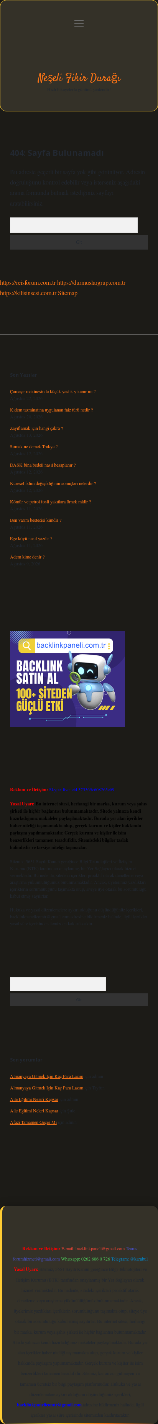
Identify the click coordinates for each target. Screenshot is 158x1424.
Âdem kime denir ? (27, 557)
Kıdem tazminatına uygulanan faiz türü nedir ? (51, 410)
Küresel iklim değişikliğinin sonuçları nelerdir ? (53, 483)
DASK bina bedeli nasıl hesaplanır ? (43, 465)
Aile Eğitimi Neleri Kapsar (34, 1099)
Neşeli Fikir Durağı (79, 78)
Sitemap (67, 293)
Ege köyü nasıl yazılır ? (31, 538)
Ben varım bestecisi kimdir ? (35, 520)
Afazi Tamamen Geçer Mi (33, 1122)
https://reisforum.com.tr (28, 282)
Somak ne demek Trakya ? (34, 446)
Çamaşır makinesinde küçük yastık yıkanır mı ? (52, 391)
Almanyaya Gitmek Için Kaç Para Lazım (46, 1076)
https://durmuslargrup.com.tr (91, 282)
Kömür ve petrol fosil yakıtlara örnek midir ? (50, 501)
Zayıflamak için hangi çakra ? (36, 428)
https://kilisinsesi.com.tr (28, 293)
